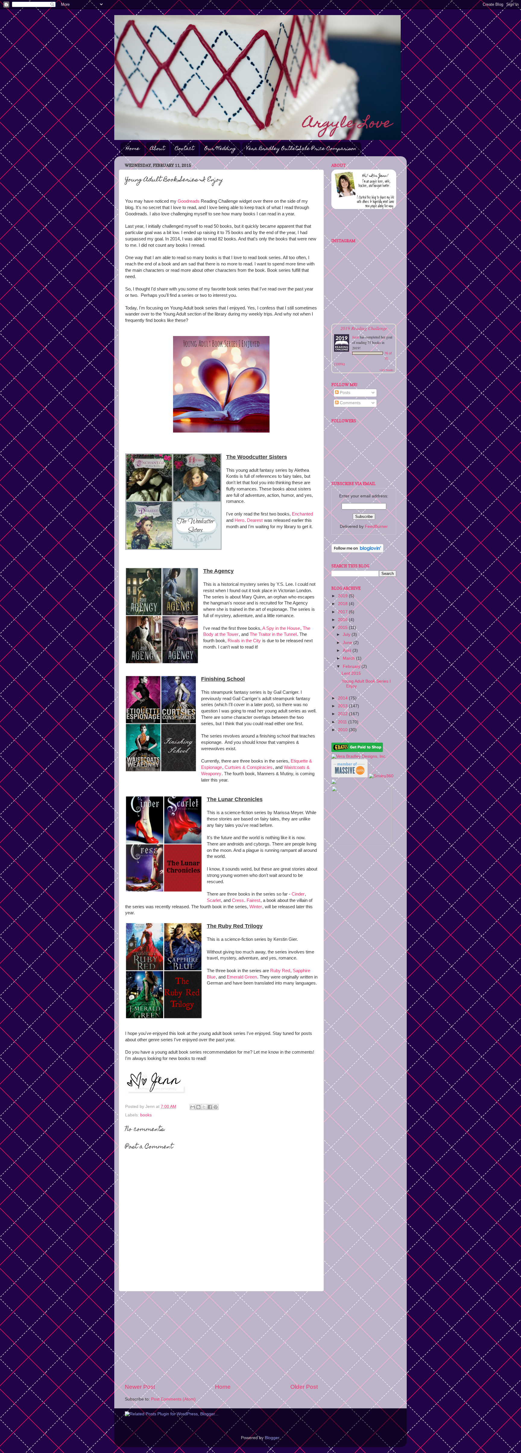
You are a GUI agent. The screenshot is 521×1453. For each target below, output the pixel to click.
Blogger (272, 1438)
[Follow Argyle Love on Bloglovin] (357, 551)
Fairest (253, 900)
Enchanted (302, 514)
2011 (343, 722)
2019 (343, 596)
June (348, 642)
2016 (343, 619)
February (352, 666)
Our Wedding (220, 149)
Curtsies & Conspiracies (249, 767)
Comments (350, 403)
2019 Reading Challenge (363, 328)
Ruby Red (280, 970)
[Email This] (193, 1107)
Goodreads (189, 201)
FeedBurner (376, 526)
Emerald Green (242, 977)
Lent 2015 (351, 673)
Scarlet (214, 900)
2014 (343, 698)
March (349, 658)
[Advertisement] (221, 1337)
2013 (343, 706)
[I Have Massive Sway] (350, 776)
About (157, 149)
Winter (255, 906)
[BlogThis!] (198, 1107)
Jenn (355, 337)
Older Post (304, 1387)
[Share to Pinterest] (216, 1107)
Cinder (298, 894)
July (347, 634)
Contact (184, 149)
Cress (238, 900)
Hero (239, 520)
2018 (343, 603)
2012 (343, 714)
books (146, 1115)
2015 (343, 627)
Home (133, 149)
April (347, 650)
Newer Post (140, 1387)
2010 (343, 730)
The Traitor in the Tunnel (273, 634)
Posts (344, 392)
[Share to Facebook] (210, 1107)
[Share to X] (204, 1107)
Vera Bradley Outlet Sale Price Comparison (301, 149)
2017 (343, 612)
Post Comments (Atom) (173, 1399)
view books (386, 370)
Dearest (255, 520)
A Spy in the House (281, 628)
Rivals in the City (244, 640)
